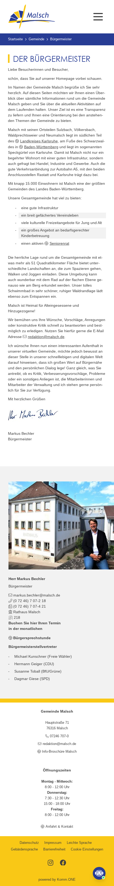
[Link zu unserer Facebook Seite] (63, 863)
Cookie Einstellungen (87, 849)
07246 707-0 (59, 736)
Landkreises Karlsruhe (39, 141)
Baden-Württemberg (41, 147)
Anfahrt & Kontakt (59, 826)
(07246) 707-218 (29, 601)
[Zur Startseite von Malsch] (31, 17)
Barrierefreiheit (54, 849)
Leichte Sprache (79, 843)
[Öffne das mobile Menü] (98, 17)
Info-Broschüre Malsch (59, 751)
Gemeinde (36, 39)
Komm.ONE (66, 879)
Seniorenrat (59, 243)
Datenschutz (29, 843)
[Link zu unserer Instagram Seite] (50, 863)
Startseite (15, 39)
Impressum (53, 843)
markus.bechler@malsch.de (36, 595)
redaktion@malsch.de (46, 337)
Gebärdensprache (24, 849)
